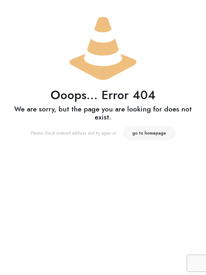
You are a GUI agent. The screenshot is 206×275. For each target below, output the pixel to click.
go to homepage (149, 133)
